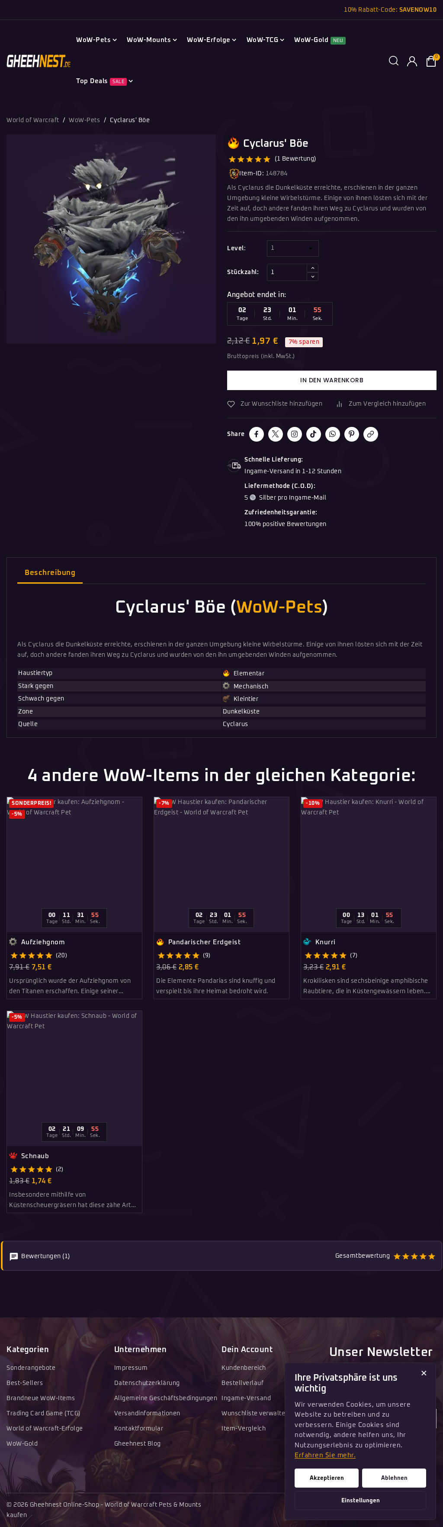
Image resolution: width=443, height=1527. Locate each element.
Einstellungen (360, 1501)
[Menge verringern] (312, 276)
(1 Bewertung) (295, 159)
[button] (393, 61)
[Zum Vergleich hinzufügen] (139, 822)
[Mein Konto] (412, 61)
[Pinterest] (351, 434)
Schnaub (34, 1156)
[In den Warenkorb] (139, 852)
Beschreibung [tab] (50, 573)
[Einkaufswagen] (431, 61)
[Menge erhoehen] (312, 268)
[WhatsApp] (332, 434)
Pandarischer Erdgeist (203, 942)
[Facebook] (256, 434)
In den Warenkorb (331, 380)
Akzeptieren (327, 1478)
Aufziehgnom (41, 942)
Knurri (324, 942)
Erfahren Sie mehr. (325, 1455)
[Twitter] (275, 434)
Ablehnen (394, 1478)
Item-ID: (251, 174)
